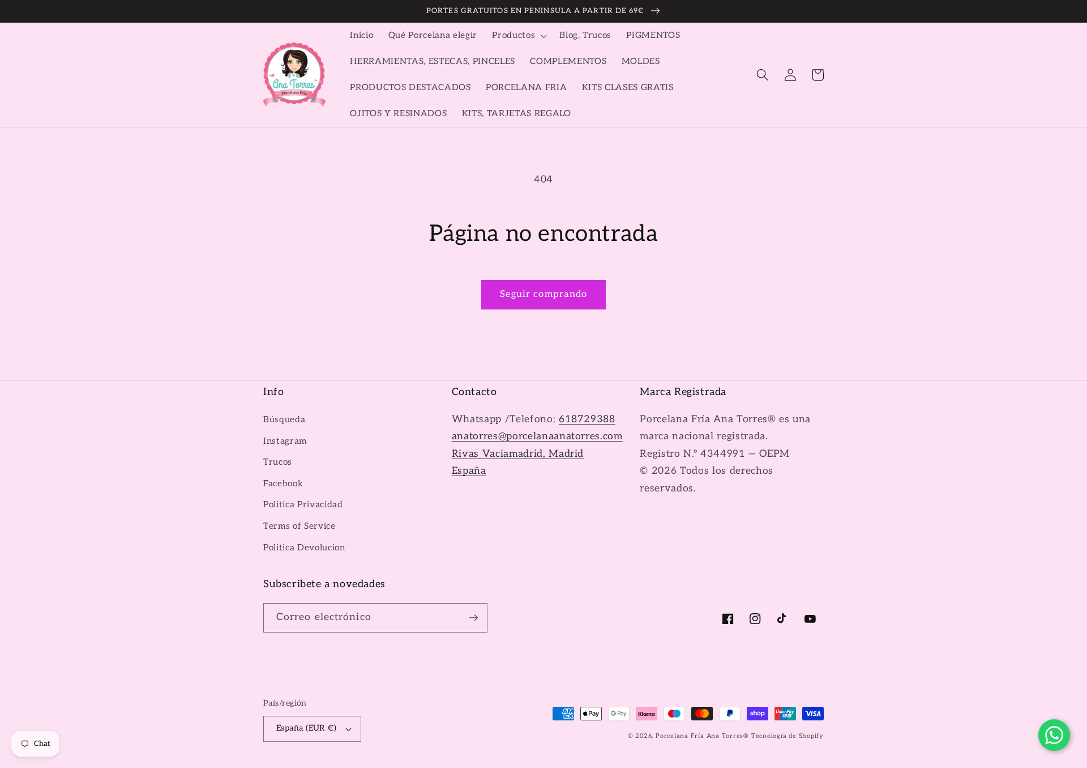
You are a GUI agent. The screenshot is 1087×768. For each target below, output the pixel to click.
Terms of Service (299, 526)
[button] (518, 36)
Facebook (283, 483)
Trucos (277, 462)
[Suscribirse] (473, 618)
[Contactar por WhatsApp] (1054, 735)
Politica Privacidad (303, 504)
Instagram (285, 441)
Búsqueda (284, 419)
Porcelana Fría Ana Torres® (702, 736)
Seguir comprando (544, 294)
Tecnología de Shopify (787, 736)
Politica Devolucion (304, 547)
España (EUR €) (306, 728)
